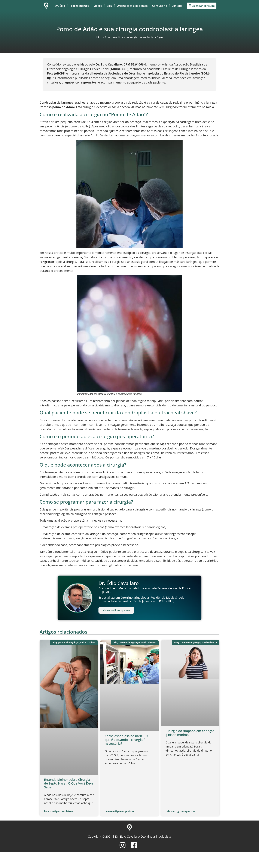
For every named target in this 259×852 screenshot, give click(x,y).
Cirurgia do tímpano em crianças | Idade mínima (189, 733)
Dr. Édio (60, 5)
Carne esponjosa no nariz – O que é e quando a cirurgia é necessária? (126, 740)
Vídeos (98, 5)
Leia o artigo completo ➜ (58, 811)
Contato (177, 5)
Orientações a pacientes (132, 5)
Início (99, 37)
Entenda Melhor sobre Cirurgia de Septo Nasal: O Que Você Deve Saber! (69, 783)
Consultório (159, 5)
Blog (109, 5)
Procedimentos (79, 5)
